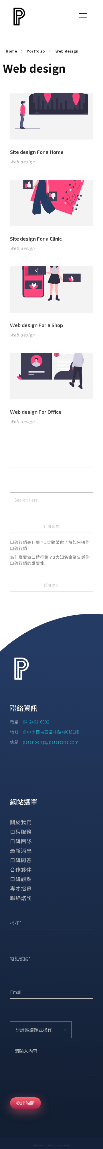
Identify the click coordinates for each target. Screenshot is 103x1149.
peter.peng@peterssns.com (51, 742)
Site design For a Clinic (36, 238)
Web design (22, 162)
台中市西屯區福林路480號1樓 (51, 732)
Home (11, 51)
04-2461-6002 (36, 722)
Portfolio (36, 51)
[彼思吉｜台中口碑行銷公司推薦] (21, 16)
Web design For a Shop (36, 325)
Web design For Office (36, 412)
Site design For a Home (37, 152)
